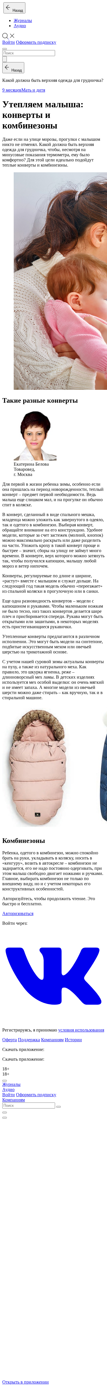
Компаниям (52, 1039)
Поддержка (29, 1039)
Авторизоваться (17, 913)
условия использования (81, 1030)
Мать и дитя (33, 90)
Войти (8, 42)
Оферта (9, 1039)
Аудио (20, 25)
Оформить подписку (36, 42)
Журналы (23, 20)
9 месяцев (11, 90)
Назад (16, 10)
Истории (73, 1039)
